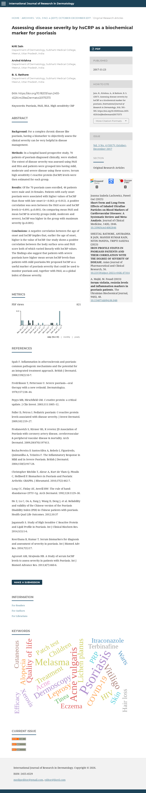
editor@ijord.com (55, 779)
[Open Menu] (3, 3)
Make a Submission (27, 582)
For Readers (18, 605)
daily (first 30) (53, 337)
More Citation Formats (109, 120)
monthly (66, 337)
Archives (28, 18)
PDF (97, 48)
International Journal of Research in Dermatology (41, 3)
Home (15, 18)
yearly (77, 337)
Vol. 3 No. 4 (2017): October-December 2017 (63, 18)
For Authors (18, 610)
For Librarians (19, 616)
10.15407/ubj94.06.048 (104, 300)
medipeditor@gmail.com (28, 779)
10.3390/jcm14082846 (103, 227)
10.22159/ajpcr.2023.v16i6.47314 (110, 272)
